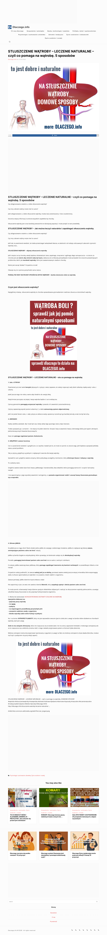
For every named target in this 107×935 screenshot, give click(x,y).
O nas (53, 917)
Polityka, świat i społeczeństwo (84, 31)
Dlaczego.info (21, 27)
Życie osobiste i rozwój (53, 38)
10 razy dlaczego (17, 31)
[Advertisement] (53, 11)
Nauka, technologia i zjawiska (58, 31)
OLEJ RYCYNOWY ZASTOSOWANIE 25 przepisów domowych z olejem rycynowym (84, 816)
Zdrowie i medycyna (55, 34)
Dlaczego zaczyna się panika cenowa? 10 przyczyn (20, 854)
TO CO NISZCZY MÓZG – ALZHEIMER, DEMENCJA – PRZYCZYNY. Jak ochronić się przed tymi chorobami (20, 817)
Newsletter (53, 913)
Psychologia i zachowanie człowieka (31, 34)
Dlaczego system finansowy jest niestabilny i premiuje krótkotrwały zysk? (53, 855)
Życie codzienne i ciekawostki (77, 34)
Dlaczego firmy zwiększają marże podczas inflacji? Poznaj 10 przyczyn (84, 855)
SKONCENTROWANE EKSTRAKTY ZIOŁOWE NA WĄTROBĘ (43, 597)
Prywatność (53, 921)
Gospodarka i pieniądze (35, 31)
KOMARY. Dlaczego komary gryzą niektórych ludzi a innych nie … (53, 816)
